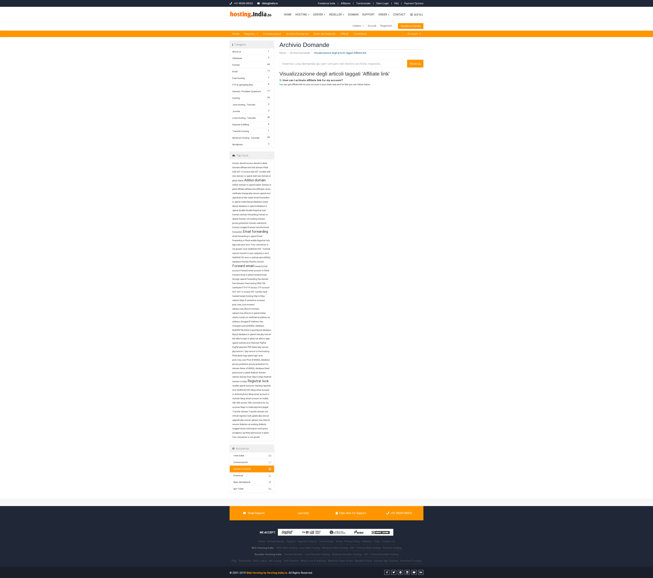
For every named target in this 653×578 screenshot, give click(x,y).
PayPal (263, 343)
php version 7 (238, 351)
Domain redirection (257, 223)
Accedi (372, 25)
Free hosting (250, 283)
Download (237, 475)
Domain (353, 14)
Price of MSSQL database (258, 360)
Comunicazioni (272, 33)
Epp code (236, 245)
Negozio (250, 33)
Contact (399, 14)
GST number (256, 292)
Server (318, 14)
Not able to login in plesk (243, 338)
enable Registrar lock (260, 240)
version (235, 424)
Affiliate (241, 189)
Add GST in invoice (241, 172)
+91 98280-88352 (401, 513)
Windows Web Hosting (335, 547)
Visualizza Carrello (411, 26)
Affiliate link (250, 189)
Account (413, 33)
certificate (236, 193)
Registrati (386, 25)
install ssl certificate (248, 317)
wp (243, 433)
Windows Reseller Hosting (347, 554)
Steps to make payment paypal (254, 407)
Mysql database (263, 330)
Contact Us (388, 541)
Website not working (249, 424)
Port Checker (291, 560)
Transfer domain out (258, 411)
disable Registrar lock (256, 210)
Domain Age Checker (386, 560)
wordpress (237, 433)
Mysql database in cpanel (244, 334)
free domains (238, 283)
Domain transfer (255, 227)
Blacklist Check (363, 560)
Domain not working (248, 219)
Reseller (335, 14)
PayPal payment (239, 347)
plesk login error (255, 355)
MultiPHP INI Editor (240, 330)
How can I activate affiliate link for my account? (312, 80)
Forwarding (252, 279)
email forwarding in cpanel (244, 236)
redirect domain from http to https (247, 377)
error (243, 245)
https (242, 300)
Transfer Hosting (392, 547)
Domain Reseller (293, 554)
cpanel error (265, 193)
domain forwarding (249, 214)
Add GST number (258, 172)
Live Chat (303, 513)
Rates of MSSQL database (252, 368)
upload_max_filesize (260, 420)
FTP (244, 287)
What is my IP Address (313, 560)
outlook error (244, 343)
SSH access (242, 403)
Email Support (256, 513)
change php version (250, 193)
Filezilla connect (256, 262)
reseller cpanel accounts (243, 386)
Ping (234, 560)
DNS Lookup (260, 560)
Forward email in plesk (242, 275)
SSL (264, 403)
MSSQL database (256, 326)
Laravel (244, 326)
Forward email (243, 266)
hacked (235, 296)
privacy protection (240, 364)
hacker (242, 296)
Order (383, 14)
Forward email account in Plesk (254, 270)
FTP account (264, 287)
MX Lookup (275, 560)
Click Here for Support (352, 513)
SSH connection (255, 403)
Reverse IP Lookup (411, 560)
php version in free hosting (257, 351)
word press (263, 428)
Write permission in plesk (257, 433)
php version (263, 347)
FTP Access (251, 287)
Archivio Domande (297, 33)
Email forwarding (255, 231)
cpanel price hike (239, 197)
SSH (234, 403)
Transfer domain (240, 411)
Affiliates (345, 3)
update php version (260, 416)
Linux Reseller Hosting (317, 554)
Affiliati (344, 33)
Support (368, 14)
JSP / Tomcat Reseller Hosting (381, 554)
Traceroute (244, 560)
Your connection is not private (246, 437)
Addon (241, 180)
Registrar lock (258, 381)
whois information (248, 428)
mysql (253, 330)
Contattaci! (360, 33)
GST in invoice (243, 292)
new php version (263, 334)
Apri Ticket (238, 489)
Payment (255, 343)
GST (234, 292)
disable (242, 210)
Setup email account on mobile (254, 398)
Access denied (239, 163)
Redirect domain (258, 372)
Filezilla (244, 262)
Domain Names (275, 541)
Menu (418, 14)
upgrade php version (241, 420)
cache (267, 189)
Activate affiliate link (241, 167)
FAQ (396, 3)
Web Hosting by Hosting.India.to (266, 572)
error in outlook (251, 257)
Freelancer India (326, 3)
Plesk (234, 355)
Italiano (357, 25)
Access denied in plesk (256, 163)
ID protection (250, 300)
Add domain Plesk (259, 167)
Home (287, 14)
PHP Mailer (252, 347)
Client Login (382, 3)
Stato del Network (325, 33)
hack (265, 292)
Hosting (301, 14)
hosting (249, 296)
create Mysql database (251, 202)
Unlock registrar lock (241, 416)
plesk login (243, 355)
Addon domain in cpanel (243, 185)
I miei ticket (238, 455)
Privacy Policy (352, 541)
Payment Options (413, 3)
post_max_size (239, 360)
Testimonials (363, 3)
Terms (339, 541)
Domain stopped (239, 227)
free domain (263, 279)
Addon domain (255, 180)
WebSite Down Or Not (340, 560)
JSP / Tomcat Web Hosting (365, 547)
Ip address (263, 317)
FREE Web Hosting (286, 547)
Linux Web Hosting (309, 547)
